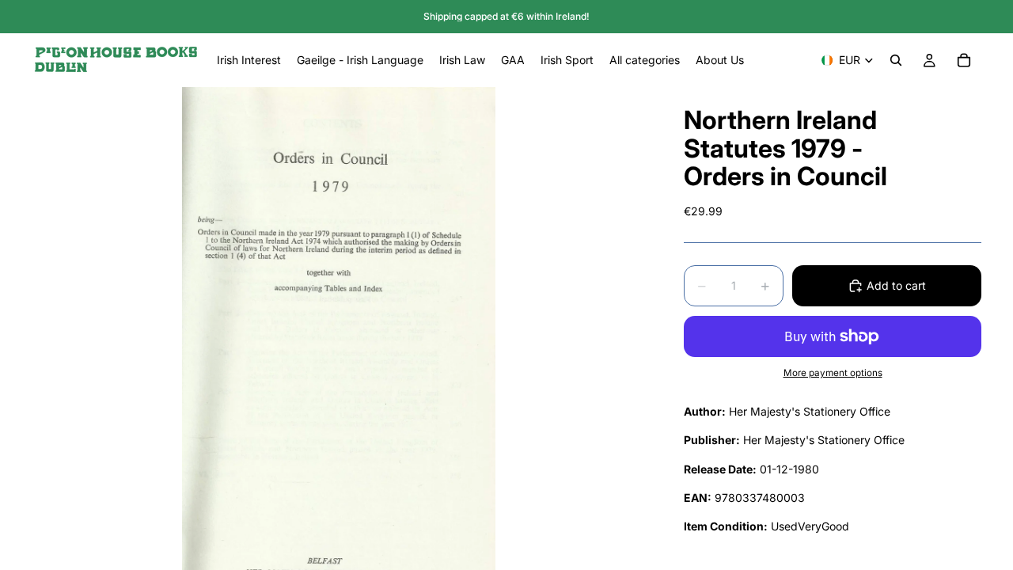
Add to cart (896, 285)
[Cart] (964, 60)
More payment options (832, 372)
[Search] (895, 60)
